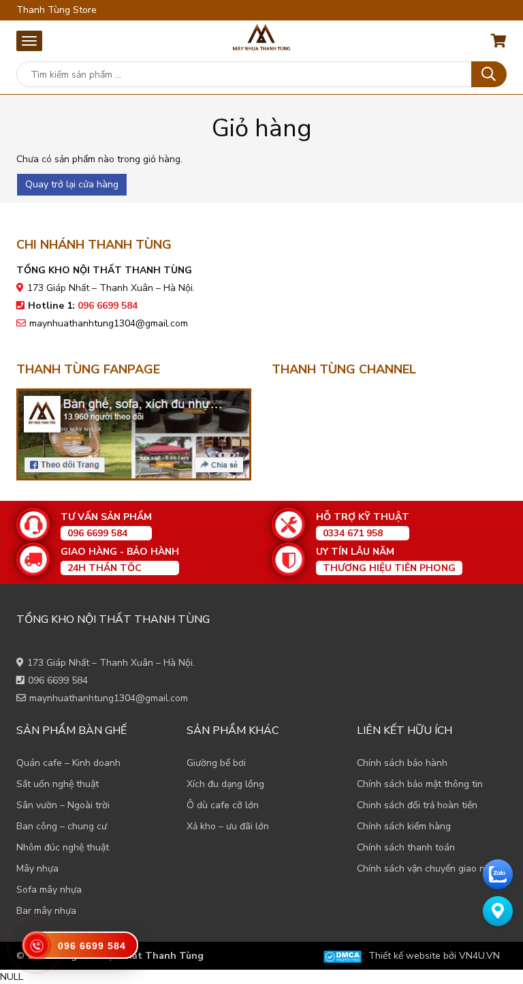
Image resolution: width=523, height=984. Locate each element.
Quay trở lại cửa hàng (71, 184)
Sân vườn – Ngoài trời (63, 805)
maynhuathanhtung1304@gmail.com (108, 323)
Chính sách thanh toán (406, 847)
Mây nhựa (37, 868)
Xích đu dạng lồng (225, 784)
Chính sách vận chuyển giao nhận (429, 868)
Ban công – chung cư (61, 826)
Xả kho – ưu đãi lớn (228, 826)
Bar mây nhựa (46, 910)
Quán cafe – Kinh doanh (68, 762)
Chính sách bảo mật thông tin (420, 784)
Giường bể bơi (216, 762)
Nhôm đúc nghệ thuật (62, 847)
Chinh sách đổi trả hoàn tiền (417, 805)
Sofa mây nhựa (49, 889)
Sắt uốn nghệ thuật (57, 784)
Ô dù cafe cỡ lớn (223, 805)
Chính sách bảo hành (402, 762)
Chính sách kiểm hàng (404, 826)
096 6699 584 (58, 680)
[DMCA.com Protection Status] (342, 955)
